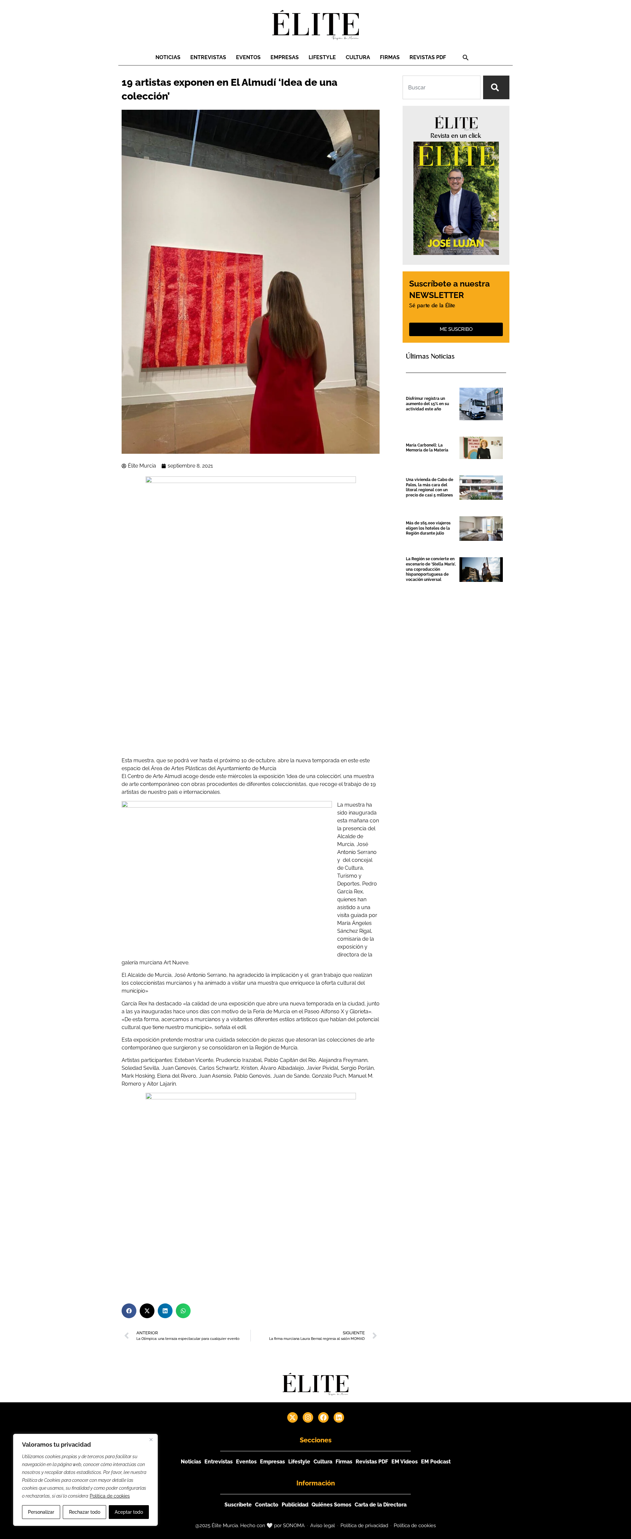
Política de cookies (110, 1496)
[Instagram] (308, 1417)
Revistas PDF (427, 57)
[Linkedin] (339, 1417)
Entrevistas (208, 57)
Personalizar (41, 1512)
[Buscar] (496, 87)
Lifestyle (322, 57)
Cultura (358, 57)
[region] (85, 1480)
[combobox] (441, 87)
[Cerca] (151, 1439)
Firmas (390, 57)
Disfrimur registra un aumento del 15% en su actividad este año (427, 403)
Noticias (167, 57)
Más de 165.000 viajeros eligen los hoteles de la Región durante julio (428, 528)
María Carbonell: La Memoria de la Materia (427, 448)
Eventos (248, 57)
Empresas (284, 57)
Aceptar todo (129, 1512)
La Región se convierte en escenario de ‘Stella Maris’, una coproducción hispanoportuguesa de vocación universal (431, 569)
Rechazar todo (84, 1512)
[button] (466, 57)
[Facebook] (323, 1417)
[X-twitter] (292, 1417)
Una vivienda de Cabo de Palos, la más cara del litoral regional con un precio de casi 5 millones (429, 487)
